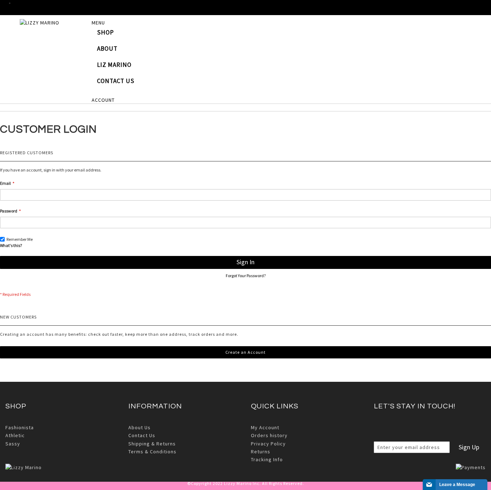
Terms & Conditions (152, 451)
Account (103, 100)
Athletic (15, 435)
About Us (139, 427)
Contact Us (141, 435)
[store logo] (56, 25)
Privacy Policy (268, 443)
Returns (260, 451)
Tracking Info (267, 459)
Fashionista (19, 427)
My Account (265, 427)
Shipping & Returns (152, 443)
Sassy (12, 443)
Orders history (269, 435)
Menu (98, 22)
